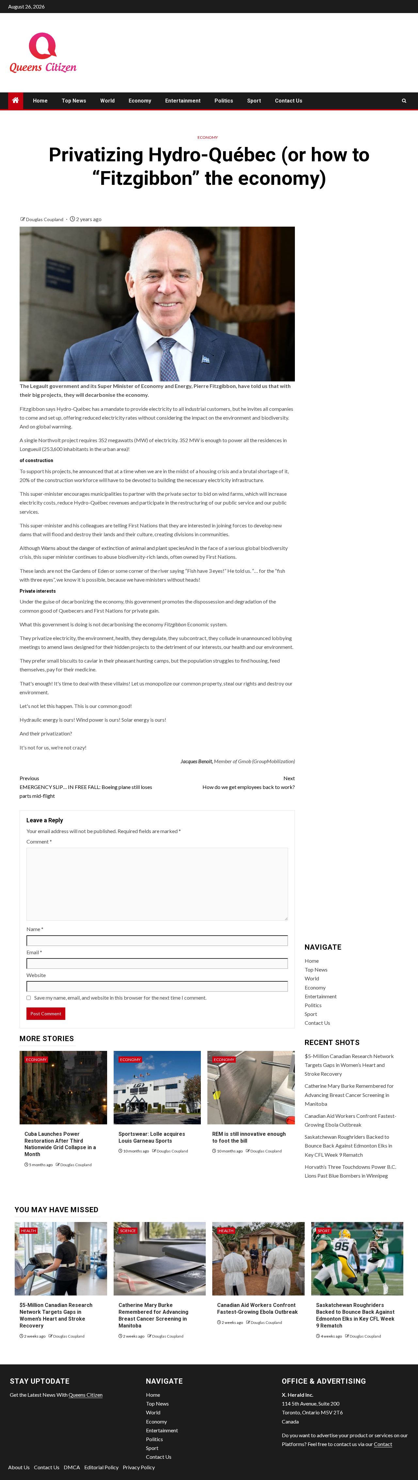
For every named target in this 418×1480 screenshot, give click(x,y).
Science (128, 1230)
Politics (224, 101)
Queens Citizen (86, 1395)
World (107, 101)
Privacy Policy (139, 1467)
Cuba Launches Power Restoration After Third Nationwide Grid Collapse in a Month (60, 1144)
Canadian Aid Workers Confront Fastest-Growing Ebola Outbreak (257, 1308)
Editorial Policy (101, 1467)
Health (28, 1230)
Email (34, 952)
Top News (74, 101)
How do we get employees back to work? (248, 782)
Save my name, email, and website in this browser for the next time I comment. (120, 997)
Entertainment (183, 101)
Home (40, 101)
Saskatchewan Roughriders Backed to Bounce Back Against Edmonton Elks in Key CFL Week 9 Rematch (348, 1145)
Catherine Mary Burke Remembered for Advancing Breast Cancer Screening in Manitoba (349, 1094)
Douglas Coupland (45, 219)
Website (36, 975)
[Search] (404, 100)
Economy (140, 101)
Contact (383, 1444)
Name (34, 929)
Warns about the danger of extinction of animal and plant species (113, 548)
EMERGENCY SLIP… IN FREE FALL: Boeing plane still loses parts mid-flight (86, 787)
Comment (39, 841)
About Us (19, 1467)
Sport (254, 101)
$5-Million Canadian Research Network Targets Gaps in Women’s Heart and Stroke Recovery (349, 1065)
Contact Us (288, 101)
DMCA (72, 1467)
